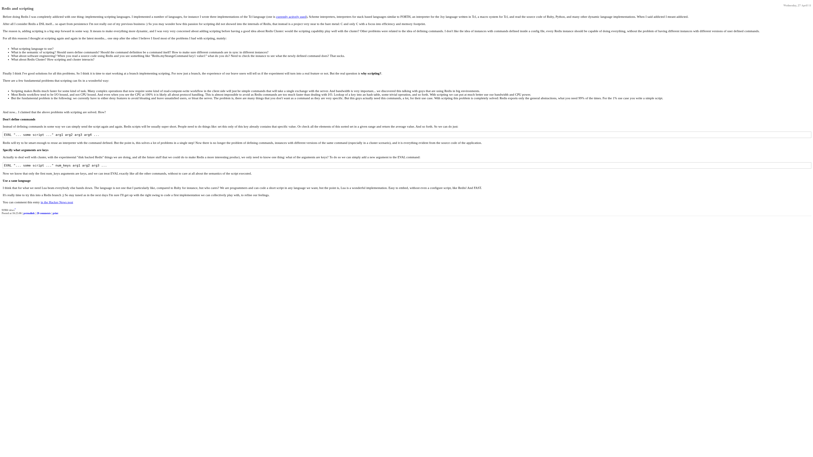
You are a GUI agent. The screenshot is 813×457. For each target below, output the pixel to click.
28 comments (44, 213)
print (55, 213)
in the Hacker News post (57, 202)
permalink (29, 213)
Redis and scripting (17, 8)
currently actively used (291, 16)
